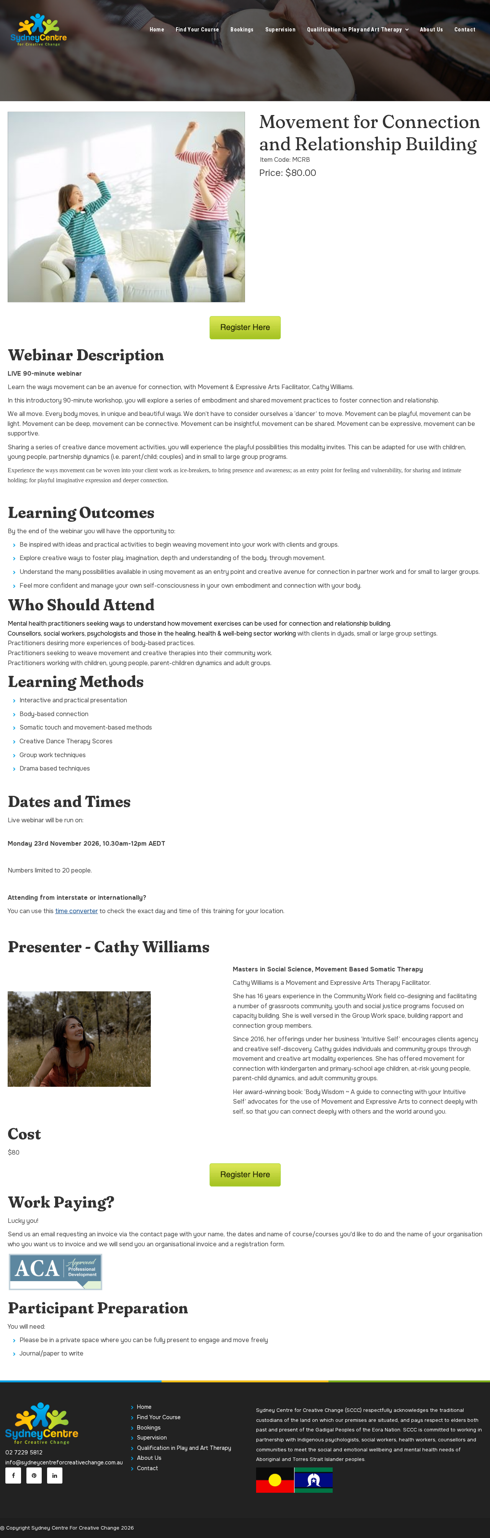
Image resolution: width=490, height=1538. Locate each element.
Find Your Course (197, 29)
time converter (76, 911)
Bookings (241, 29)
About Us (431, 29)
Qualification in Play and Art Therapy (354, 29)
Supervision (280, 29)
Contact (464, 29)
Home (157, 29)
